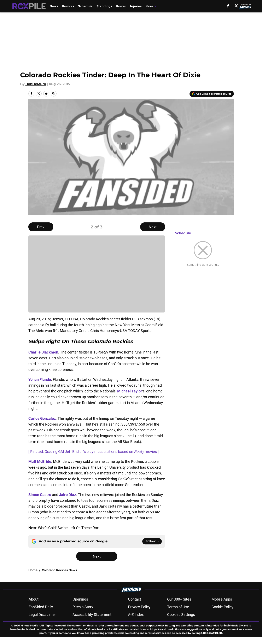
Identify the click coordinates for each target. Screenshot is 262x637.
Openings (80, 599)
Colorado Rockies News (59, 570)
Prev (41, 227)
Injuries (135, 6)
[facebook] (228, 5)
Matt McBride (39, 461)
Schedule (85, 6)
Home (32, 570)
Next (153, 227)
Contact (134, 599)
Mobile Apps (221, 599)
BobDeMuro (35, 84)
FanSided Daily (41, 607)
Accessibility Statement (91, 614)
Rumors (68, 6)
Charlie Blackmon (43, 352)
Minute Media (29, 625)
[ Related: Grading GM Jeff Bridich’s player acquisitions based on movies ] (93, 451)
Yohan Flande (39, 379)
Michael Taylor (129, 391)
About (34, 599)
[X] (236, 5)
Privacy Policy (139, 607)
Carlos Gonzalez (42, 418)
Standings (104, 6)
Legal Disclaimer (42, 614)
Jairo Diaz (67, 494)
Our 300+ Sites (179, 599)
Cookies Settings (181, 614)
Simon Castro (39, 494)
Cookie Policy (222, 607)
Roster (121, 6)
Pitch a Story (82, 607)
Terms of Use (178, 607)
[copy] (54, 94)
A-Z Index (136, 614)
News (54, 6)
